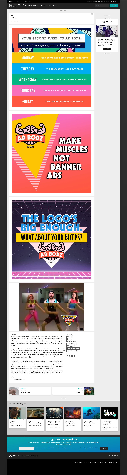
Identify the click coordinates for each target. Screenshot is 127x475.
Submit (116, 1)
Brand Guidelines (113, 462)
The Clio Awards (18, 1)
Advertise (101, 462)
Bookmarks (102, 1)
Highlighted (28, 5)
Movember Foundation (108, 421)
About (95, 462)
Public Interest (73, 350)
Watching (110, 1)
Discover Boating (88, 421)
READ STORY (107, 48)
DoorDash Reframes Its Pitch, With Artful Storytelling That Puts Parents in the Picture (106, 41)
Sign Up (104, 448)
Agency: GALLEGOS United (16, 425)
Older (81, 388)
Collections (49, 5)
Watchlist (55, 5)
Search (114, 5)
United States (72, 341)
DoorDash (12, 421)
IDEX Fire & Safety (70, 421)
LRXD (12, 15)
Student (43, 5)
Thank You (80, 392)
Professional (36, 5)
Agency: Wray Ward (70, 425)
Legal (106, 462)
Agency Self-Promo (74, 348)
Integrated (72, 346)
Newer (24, 388)
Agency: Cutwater (88, 425)
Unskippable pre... (26, 392)
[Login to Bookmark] (92, 14)
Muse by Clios (27, 1)
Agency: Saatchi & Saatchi (53, 427)
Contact (90, 462)
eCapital (30, 421)
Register (95, 1)
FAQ (85, 462)
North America (73, 343)
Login (89, 1)
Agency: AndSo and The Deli (35, 425)
